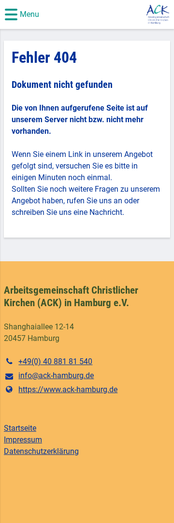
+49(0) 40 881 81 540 (55, 361)
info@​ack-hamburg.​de (56, 375)
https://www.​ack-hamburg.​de (67, 389)
